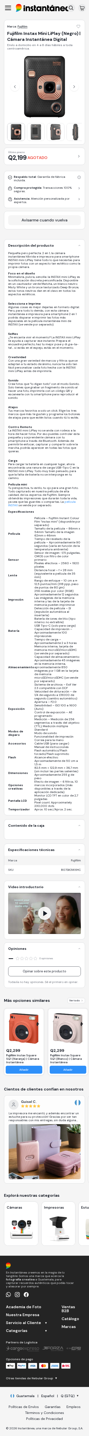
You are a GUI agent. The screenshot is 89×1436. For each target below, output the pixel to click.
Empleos (74, 1407)
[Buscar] (71, 8)
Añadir (24, 1070)
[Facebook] (26, 1294)
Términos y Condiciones (44, 1413)
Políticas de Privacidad (44, 1419)
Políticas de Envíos (24, 1407)
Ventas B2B (68, 1309)
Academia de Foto (23, 1307)
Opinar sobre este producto (44, 971)
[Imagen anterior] (14, 86)
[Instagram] (17, 1294)
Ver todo (74, 1000)
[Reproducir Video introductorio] (44, 913)
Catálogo (70, 1319)
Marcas (69, 1327)
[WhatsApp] (8, 1294)
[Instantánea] (43, 8)
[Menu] (8, 8)
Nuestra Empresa (22, 1315)
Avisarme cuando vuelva (44, 220)
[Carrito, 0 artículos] (82, 8)
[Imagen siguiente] (74, 86)
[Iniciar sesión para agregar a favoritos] (78, 26)
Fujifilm (22, 26)
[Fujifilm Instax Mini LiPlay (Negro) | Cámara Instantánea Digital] (16, 132)
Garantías (53, 1407)
